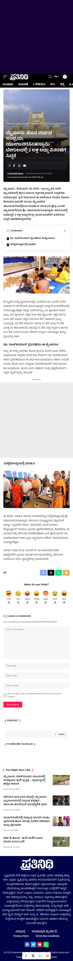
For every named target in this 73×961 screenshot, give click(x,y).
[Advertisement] (36, 36)
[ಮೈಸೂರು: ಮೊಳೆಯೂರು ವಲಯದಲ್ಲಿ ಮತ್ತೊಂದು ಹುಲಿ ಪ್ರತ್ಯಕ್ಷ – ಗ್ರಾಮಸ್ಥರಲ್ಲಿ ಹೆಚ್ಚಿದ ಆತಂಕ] (61, 780)
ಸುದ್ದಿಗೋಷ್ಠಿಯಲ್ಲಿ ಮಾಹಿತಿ (23, 244)
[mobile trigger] (6, 76)
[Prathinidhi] (18, 76)
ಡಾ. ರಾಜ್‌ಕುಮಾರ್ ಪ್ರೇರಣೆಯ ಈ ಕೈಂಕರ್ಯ (32, 238)
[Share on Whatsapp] (19, 165)
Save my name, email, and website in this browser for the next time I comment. (34, 695)
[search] (50, 76)
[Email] (24, 165)
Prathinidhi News (15, 173)
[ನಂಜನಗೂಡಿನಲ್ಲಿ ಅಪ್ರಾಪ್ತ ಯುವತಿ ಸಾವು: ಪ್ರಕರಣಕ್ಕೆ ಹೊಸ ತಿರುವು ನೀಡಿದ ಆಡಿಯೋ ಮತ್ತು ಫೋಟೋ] (61, 821)
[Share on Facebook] (14, 165)
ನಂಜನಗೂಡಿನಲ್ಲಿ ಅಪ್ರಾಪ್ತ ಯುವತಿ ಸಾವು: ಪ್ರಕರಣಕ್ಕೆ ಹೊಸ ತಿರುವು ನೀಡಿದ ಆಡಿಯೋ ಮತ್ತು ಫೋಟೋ (26, 821)
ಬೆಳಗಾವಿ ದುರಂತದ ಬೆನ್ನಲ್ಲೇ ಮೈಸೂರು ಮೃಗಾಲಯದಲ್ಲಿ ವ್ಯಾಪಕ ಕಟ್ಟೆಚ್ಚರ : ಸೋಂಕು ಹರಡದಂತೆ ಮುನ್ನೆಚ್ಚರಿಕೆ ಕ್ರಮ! (25, 801)
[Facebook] (27, 944)
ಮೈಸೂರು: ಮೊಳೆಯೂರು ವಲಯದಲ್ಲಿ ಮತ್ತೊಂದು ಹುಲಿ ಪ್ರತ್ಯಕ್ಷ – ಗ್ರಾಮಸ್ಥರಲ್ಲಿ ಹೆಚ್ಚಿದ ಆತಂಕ (24, 780)
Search (62, 734)
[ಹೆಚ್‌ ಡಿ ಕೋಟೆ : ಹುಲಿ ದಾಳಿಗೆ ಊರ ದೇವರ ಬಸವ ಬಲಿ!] (61, 842)
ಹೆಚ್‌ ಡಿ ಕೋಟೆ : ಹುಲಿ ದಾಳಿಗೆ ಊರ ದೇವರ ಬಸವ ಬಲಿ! (23, 840)
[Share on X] (32, 955)
